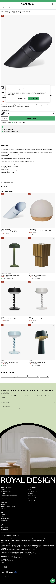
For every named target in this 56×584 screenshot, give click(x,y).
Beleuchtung (31, 493)
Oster (2, 516)
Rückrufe (3, 508)
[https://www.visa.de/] (2, 572)
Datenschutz (4, 498)
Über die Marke (5, 187)
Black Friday (4, 525)
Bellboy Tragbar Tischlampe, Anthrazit (9, 318)
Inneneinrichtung (32, 491)
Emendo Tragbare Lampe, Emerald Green (10, 275)
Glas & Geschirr (32, 495)
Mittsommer (4, 522)
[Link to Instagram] (5, 567)
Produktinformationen (7, 183)
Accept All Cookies (33, 98)
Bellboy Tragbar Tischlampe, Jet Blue (9, 362)
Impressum (4, 500)
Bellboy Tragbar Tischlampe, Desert (36, 318)
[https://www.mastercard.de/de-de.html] (6, 572)
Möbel (29, 489)
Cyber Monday (4, 527)
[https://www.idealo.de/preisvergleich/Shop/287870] (15, 572)
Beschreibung (5, 145)
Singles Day (3, 523)
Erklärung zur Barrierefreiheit (8, 506)
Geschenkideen (5, 518)
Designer (3, 504)
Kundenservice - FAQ (6, 491)
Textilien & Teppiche (33, 497)
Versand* (3, 493)
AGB (2, 497)
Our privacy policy (37, 93)
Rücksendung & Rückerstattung (9, 495)
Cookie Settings (22, 98)
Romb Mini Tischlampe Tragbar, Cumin (37, 275)
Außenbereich (31, 500)
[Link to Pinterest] (9, 567)
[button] (52, 4)
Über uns (3, 489)
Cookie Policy (4, 502)
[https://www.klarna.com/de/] (11, 572)
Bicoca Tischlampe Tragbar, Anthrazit (37, 362)
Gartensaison (4, 520)
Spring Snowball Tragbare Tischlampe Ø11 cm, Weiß (40, 230)
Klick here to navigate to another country (11, 543)
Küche (29, 498)
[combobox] (28, 113)
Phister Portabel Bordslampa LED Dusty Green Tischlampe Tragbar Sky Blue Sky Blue (11, 231)
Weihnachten (4, 529)
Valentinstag (4, 514)
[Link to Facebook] (2, 567)
